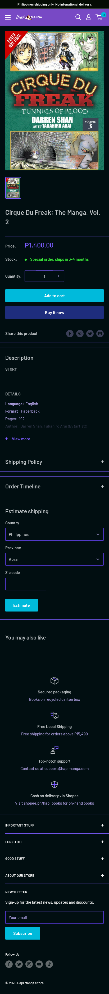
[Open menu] (8, 17)
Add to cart (54, 295)
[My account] (88, 17)
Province (13, 547)
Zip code (12, 572)
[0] (99, 17)
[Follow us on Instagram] (29, 964)
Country (12, 522)
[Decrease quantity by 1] (30, 276)
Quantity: (13, 276)
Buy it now (54, 312)
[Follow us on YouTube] (39, 964)
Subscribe (22, 933)
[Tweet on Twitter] (90, 333)
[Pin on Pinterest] (80, 333)
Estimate (21, 605)
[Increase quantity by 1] (58, 276)
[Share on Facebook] (70, 333)
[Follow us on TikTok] (49, 964)
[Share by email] (100, 333)
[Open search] (78, 17)
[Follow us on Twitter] (19, 964)
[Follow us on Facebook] (9, 964)
